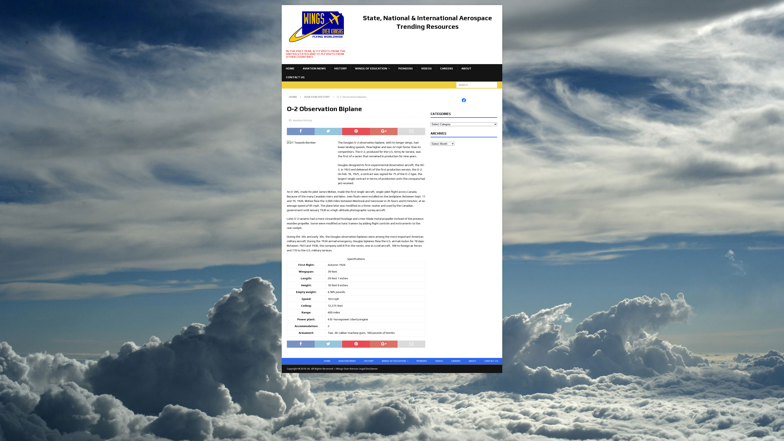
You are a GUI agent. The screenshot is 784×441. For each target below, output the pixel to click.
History (340, 68)
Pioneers (405, 68)
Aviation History (302, 120)
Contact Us (295, 77)
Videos (426, 68)
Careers (446, 68)
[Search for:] (476, 84)
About (466, 68)
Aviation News (314, 68)
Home (290, 68)
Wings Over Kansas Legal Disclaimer (357, 368)
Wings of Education (371, 68)
